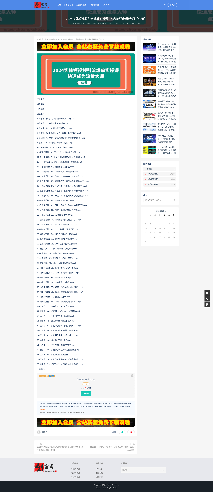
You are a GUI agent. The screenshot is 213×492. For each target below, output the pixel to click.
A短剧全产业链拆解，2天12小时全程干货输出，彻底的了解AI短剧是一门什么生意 (167, 59)
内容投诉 (42, 409)
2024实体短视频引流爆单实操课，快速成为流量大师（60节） (65, 412)
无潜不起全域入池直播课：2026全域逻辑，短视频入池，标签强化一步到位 (167, 127)
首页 (59, 5)
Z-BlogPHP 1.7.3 (111, 488)
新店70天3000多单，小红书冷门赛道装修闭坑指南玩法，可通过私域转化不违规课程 (167, 116)
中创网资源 (68, 5)
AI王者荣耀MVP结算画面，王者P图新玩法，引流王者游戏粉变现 (167, 82)
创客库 (47, 39)
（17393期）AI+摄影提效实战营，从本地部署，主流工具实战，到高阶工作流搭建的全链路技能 (167, 150)
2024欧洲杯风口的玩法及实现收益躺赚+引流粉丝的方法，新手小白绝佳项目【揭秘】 (60, 448)
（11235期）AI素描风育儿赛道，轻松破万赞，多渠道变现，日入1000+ (112, 448)
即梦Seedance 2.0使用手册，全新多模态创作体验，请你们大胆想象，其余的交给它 (167, 47)
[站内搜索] (165, 4)
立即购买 (86, 393)
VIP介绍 (99, 469)
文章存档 (99, 473)
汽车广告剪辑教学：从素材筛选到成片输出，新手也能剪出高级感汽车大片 (167, 93)
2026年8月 (159, 211)
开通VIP (105, 5)
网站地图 (99, 477)
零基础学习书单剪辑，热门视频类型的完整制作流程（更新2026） (167, 104)
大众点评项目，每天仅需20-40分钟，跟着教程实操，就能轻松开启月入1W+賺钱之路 (167, 70)
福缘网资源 (81, 5)
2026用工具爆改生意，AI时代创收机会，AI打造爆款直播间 (167, 139)
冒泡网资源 (94, 5)
